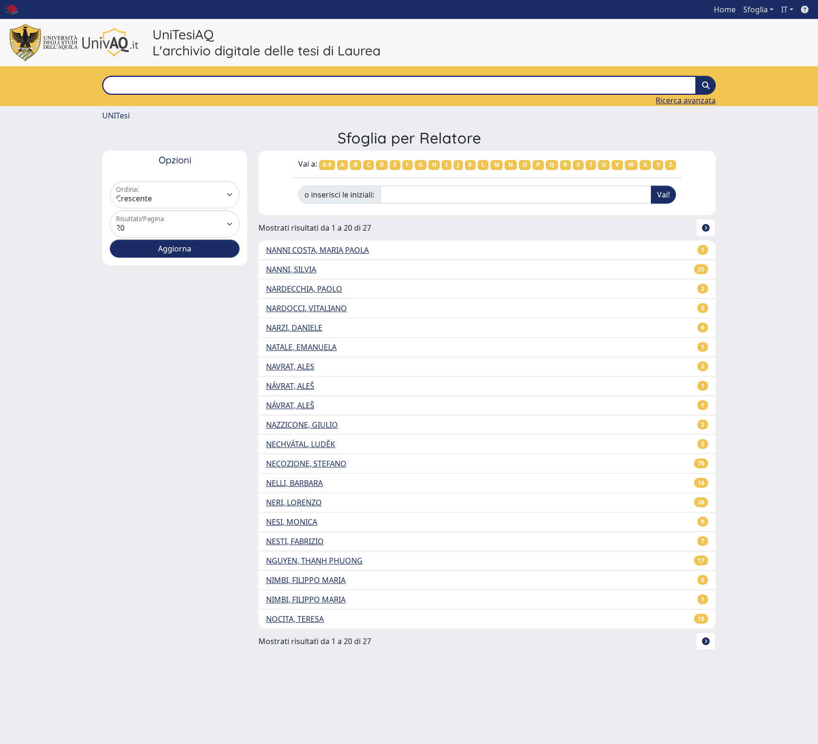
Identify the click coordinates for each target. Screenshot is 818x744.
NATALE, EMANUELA (301, 347)
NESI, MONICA (291, 522)
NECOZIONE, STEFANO (306, 463)
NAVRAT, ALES (290, 366)
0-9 (327, 165)
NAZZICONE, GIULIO (302, 425)
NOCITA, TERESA (295, 619)
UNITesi (116, 115)
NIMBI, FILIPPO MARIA (306, 580)
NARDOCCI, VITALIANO (306, 308)
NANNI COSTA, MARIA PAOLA (317, 250)
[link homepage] (16, 9)
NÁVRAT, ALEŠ (290, 386)
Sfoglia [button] (755, 9)
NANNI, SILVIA (291, 269)
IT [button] (784, 9)
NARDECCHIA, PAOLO (304, 289)
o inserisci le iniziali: (339, 194)
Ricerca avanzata (686, 100)
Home (725, 9)
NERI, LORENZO (294, 502)
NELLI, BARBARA (294, 483)
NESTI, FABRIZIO (295, 541)
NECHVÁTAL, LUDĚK (300, 444)
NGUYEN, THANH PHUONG (314, 561)
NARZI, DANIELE (294, 328)
